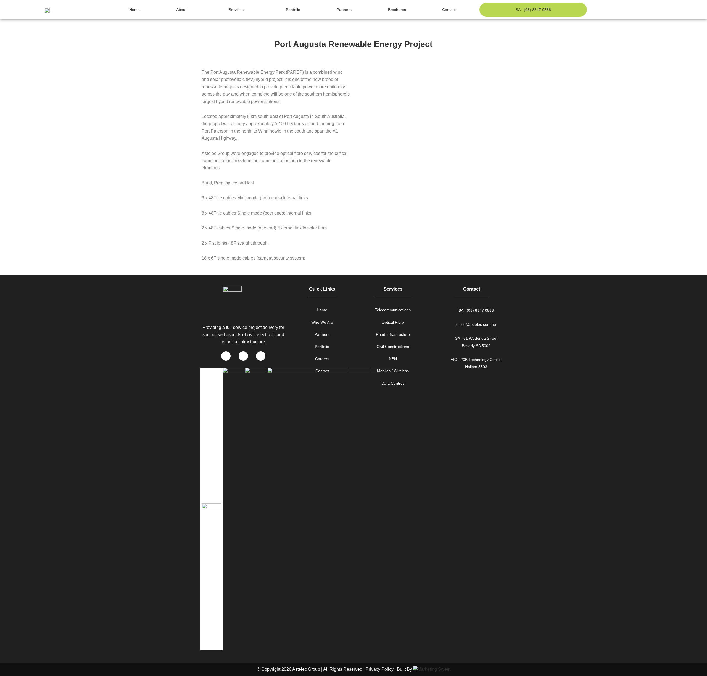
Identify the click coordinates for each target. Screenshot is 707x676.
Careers (322, 359)
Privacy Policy (380, 669)
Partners (344, 9)
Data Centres (393, 383)
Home (134, 9)
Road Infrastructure (393, 334)
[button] (431, 71)
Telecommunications (393, 310)
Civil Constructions (393, 346)
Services (236, 9)
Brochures (397, 9)
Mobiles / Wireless (393, 371)
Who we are (322, 322)
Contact (449, 9)
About (181, 9)
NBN (393, 359)
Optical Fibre (393, 322)
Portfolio (293, 9)
